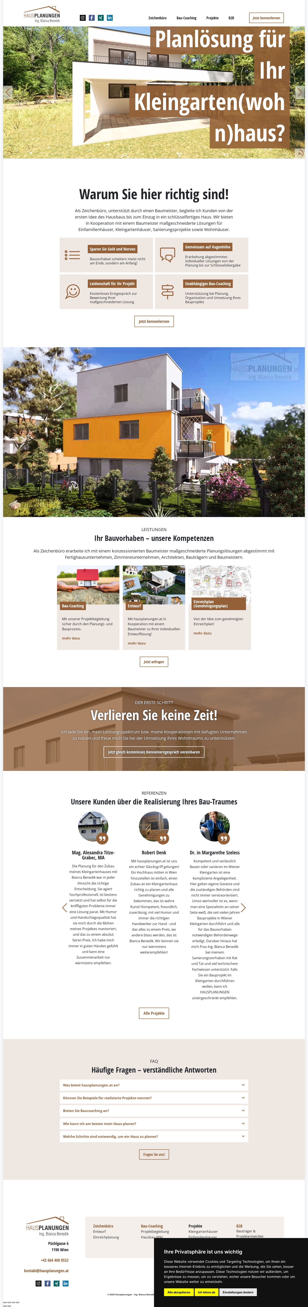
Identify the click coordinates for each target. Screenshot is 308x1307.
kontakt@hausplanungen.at (46, 1270)
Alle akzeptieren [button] (178, 1292)
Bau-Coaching (186, 18)
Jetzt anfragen (154, 661)
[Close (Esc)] (4, 1302)
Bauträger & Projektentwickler (250, 1234)
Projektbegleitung (155, 1231)
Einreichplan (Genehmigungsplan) (211, 604)
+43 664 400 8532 (55, 1260)
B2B (231, 18)
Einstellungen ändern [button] (238, 1292)
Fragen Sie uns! (154, 1154)
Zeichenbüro (158, 18)
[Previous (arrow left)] (4, 1306)
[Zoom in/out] (17, 1302)
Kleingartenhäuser (203, 1231)
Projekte (212, 18)
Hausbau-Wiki (152, 1237)
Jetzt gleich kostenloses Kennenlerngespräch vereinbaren (154, 752)
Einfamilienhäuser (203, 1237)
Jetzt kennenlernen (266, 18)
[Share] (9, 1302)
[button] (8, 92)
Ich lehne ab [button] (206, 1292)
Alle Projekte (154, 1013)
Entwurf (134, 606)
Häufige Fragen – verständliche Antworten (154, 1069)
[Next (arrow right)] (9, 1306)
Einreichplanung (106, 1237)
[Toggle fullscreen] (13, 1302)
